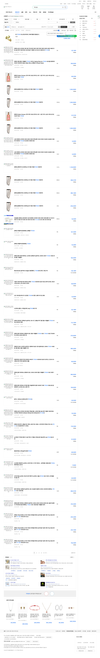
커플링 (16, 36)
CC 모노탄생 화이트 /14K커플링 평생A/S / (27, 34)
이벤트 (88, 3)
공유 (95, 12)
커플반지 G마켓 (43, 565)
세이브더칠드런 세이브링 (15, 565)
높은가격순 (18, 30)
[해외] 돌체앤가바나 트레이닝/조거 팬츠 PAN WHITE (28, 206)
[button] (82, 7)
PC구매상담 (74, 3)
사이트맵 (84, 631)
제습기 (83, 25)
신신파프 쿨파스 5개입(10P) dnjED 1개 (25, 308)
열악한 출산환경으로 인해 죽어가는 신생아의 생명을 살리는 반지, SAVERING (23, 568)
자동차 (61, 3)
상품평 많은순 (28, 30)
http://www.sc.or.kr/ (16, 567)
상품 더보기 (73, 552)
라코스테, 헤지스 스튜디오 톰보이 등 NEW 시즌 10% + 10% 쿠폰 (57, 585)
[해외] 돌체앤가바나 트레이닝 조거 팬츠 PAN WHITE (28, 89)
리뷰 (40, 12)
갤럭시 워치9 (84, 21)
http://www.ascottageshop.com (53, 574)
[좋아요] (52, 594)
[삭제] (63, 7)
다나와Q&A (51, 12)
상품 (22, 12)
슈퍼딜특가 (49, 570)
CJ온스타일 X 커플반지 (9, 573)
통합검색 (17, 12)
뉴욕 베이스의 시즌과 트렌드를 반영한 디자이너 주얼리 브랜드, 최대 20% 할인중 (59, 563)
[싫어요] (46, 594)
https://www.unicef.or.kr (17, 561)
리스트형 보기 (69, 27)
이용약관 (63, 631)
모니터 (83, 31)
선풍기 (83, 33)
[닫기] (64, 33)
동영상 (44, 12)
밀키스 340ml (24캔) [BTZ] (23, 399)
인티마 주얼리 (13, 582)
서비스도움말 (92, 642)
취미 (48, 19)
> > (20, 42)
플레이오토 (89, 1)
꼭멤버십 (58, 570)
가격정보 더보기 (70, 38)
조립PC (65, 3)
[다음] (95, 18)
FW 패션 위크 (49, 587)
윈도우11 (84, 35)
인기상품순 (7, 30)
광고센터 (89, 631)
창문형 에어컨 (84, 39)
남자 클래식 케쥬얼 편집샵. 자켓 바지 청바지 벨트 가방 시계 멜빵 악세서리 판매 (59, 576)
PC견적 (69, 3)
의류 (37, 19)
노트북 (83, 37)
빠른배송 (17, 22)
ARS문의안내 (90, 650)
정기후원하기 (13, 570)
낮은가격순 (12, 30)
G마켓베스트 (43, 570)
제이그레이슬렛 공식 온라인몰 (51, 560)
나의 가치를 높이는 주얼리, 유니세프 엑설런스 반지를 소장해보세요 (21, 563)
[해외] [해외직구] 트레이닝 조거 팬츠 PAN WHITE (28, 167)
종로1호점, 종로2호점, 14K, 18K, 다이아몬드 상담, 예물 (19, 585)
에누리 (80, 1)
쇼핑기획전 (79, 3)
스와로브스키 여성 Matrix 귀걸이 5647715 (58, 615)
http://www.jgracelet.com (52, 561)
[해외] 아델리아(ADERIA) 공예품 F (24, 230)
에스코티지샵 (48, 573)
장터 (26, 12)
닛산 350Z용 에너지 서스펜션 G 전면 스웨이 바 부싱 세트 (29, 295)
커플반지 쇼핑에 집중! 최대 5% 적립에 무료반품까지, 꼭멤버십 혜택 (52, 568)
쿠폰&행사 (18, 578)
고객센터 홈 (79, 642)
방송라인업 (8, 578)
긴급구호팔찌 (19, 570)
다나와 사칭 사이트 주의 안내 (12, 631)
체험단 (90, 3)
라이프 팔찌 (25, 570)
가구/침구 (15, 19)
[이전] (94, 18)
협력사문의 (94, 631)
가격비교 (13, 27)
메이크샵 (94, 1)
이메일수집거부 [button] (81, 650)
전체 (7, 27)
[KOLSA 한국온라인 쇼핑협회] (6, 653)
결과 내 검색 (63, 26)
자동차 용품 (27, 19)
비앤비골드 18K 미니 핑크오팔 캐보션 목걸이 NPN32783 (46, 615)
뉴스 (30, 12)
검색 (72, 22)
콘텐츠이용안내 (35, 641)
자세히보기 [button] (28, 641)
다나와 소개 (58, 631)
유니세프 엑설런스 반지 (14, 560)
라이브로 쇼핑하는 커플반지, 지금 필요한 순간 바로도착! (14, 576)
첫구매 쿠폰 (13, 578)
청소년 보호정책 (78, 631)
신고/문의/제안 (85, 642)
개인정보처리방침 (69, 631)
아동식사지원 (31, 570)
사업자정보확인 (48, 637)
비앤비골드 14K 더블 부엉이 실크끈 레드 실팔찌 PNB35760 (34, 615)
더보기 (94, 3)
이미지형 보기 (71, 27)
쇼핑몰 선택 (43, 26)
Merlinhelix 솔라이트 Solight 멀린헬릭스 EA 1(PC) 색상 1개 (31, 270)
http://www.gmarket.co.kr (47, 567)
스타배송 (53, 570)
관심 (23, 39)
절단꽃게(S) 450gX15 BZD (23, 451)
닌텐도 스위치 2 (85, 29)
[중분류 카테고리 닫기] (17, 19)
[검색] (65, 7)
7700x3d (84, 27)
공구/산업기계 (62, 19)
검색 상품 (21, 27)
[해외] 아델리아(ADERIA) (22, 243)
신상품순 (22, 30)
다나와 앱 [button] (6, 3)
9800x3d (84, 23)
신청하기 (71, 557)
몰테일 (84, 1)
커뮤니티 (83, 3)
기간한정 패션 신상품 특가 (11, 580)
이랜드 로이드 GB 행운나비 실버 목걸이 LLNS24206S (10, 615)
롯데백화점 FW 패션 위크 (50, 582)
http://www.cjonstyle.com (12, 574)
